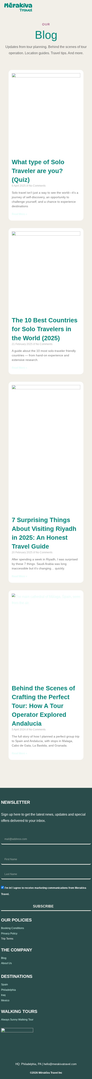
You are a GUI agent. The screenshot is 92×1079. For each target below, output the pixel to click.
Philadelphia (8, 989)
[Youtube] (81, 1044)
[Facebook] (8, 1044)
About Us (6, 963)
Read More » (19, 214)
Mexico (5, 1000)
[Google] (54, 1055)
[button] (83, 8)
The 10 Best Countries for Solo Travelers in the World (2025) (44, 329)
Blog (3, 958)
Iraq (3, 995)
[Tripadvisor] (36, 1055)
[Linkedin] (45, 1044)
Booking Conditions (12, 928)
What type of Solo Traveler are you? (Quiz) (38, 171)
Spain (4, 984)
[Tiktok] (63, 1044)
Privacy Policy (9, 933)
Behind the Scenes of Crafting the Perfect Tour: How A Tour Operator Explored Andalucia (43, 706)
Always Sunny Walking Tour (17, 1019)
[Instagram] (27, 1044)
